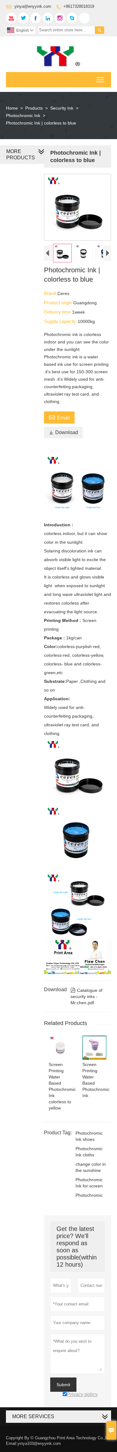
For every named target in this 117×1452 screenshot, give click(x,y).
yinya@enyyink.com (32, 6)
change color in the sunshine (91, 1167)
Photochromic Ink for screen (89, 1182)
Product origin (58, 302)
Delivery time (58, 312)
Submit (63, 1384)
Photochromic (89, 1195)
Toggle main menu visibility (100, 79)
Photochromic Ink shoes (89, 1136)
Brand (50, 293)
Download (63, 432)
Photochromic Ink (23, 115)
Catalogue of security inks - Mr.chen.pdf (86, 996)
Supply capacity (61, 321)
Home (12, 108)
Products (34, 108)
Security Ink (61, 108)
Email (59, 417)
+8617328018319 (78, 6)
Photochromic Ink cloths (89, 1151)
